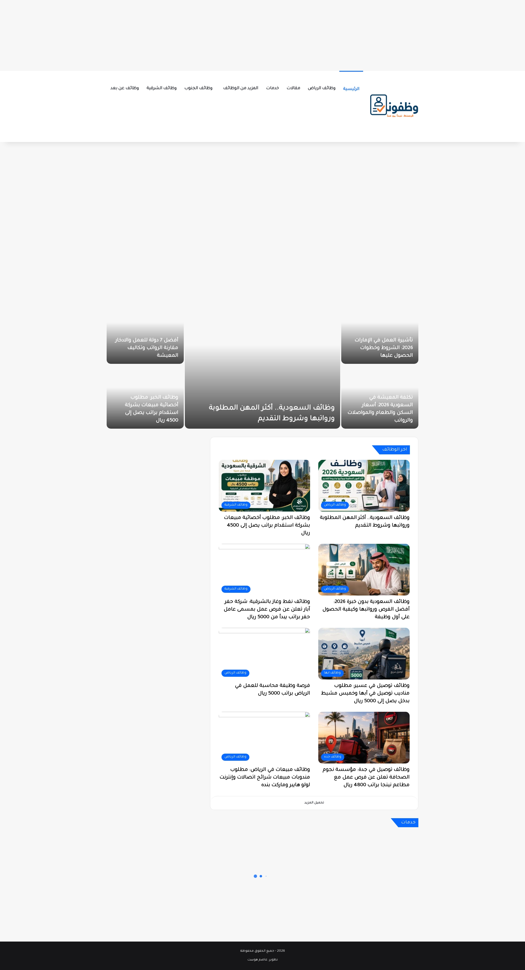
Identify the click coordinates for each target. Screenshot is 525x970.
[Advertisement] (262, 34)
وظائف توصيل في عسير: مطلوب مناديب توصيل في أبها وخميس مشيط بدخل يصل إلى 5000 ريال (365, 693)
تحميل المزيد (314, 803)
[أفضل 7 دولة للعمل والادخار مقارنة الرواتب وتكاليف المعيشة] (145, 332)
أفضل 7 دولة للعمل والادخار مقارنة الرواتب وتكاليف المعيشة (146, 348)
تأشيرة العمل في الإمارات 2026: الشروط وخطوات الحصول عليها (384, 348)
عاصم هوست (257, 960)
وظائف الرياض (322, 88)
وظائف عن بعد (124, 88)
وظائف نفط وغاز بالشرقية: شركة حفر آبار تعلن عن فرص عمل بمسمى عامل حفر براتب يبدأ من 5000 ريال (267, 609)
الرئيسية (351, 89)
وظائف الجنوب (198, 88)
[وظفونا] (393, 106)
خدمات (272, 88)
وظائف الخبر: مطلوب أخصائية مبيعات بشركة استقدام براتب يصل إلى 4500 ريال (267, 525)
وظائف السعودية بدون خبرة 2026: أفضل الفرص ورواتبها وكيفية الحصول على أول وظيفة (366, 609)
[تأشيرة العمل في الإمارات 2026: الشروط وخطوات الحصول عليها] (379, 332)
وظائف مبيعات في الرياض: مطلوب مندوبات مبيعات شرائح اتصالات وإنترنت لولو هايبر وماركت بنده (265, 777)
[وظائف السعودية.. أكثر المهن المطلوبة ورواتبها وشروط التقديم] (262, 364)
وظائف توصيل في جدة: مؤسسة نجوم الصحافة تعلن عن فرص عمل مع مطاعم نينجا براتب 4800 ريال (366, 777)
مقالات (293, 88)
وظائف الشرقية (162, 88)
